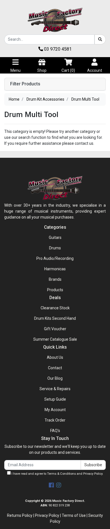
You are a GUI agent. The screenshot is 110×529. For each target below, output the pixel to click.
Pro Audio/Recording (55, 258)
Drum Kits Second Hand (55, 318)
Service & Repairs (55, 389)
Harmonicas (55, 269)
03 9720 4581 (57, 49)
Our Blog (55, 378)
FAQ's (55, 430)
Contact (55, 368)
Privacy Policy (92, 474)
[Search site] (100, 39)
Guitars (55, 237)
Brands (55, 279)
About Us (55, 357)
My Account (55, 409)
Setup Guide (55, 399)
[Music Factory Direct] (55, 20)
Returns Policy (19, 515)
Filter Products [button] (25, 84)
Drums (55, 248)
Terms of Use (74, 515)
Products (55, 290)
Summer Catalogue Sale (55, 339)
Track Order (55, 420)
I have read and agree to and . (57, 474)
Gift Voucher (55, 329)
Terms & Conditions (61, 474)
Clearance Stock (55, 308)
